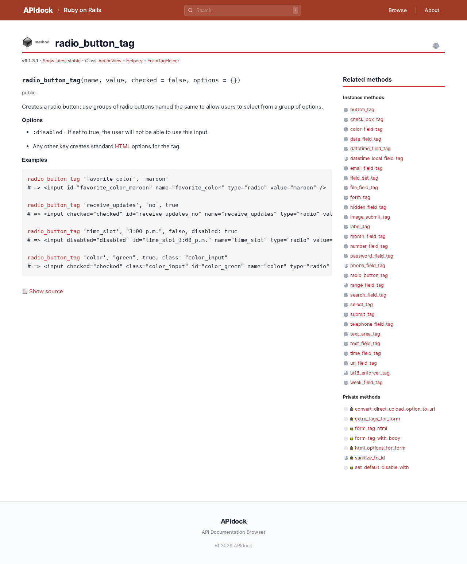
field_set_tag (364, 178)
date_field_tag (365, 139)
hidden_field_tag (368, 207)
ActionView (110, 60)
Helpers (134, 60)
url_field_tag (363, 363)
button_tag (362, 109)
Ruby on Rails (82, 9)
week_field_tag (366, 382)
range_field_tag (367, 285)
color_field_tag (366, 129)
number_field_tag (369, 246)
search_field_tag (368, 295)
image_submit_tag (370, 217)
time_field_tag (365, 353)
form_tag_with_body (377, 438)
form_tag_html (371, 428)
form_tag (360, 197)
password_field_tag (371, 256)
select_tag (361, 304)
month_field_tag (368, 236)
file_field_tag (364, 187)
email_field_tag (366, 168)
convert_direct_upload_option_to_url (395, 409)
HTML (122, 146)
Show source (46, 291)
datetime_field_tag (370, 148)
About (432, 10)
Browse (398, 10)
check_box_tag (366, 119)
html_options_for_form (380, 448)
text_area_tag (365, 334)
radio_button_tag (53, 179)
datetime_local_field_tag (376, 158)
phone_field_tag (367, 265)
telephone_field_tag (371, 324)
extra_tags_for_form (377, 419)
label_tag (360, 226)
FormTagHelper (163, 60)
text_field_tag (365, 343)
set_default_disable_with (382, 467)
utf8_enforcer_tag (370, 373)
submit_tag (362, 314)
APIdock (38, 10)
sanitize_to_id (370, 458)
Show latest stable (62, 60)
